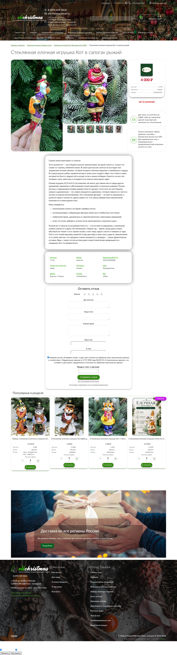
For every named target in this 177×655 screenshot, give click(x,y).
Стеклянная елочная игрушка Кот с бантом (109, 439)
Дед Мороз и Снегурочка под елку (105, 606)
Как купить (56, 572)
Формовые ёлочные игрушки (103, 587)
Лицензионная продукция (101, 582)
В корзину (30, 467)
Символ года (96, 572)
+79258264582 (138, 3)
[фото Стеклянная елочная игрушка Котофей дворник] (69, 416)
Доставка (106, 3)
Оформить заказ (154, 19)
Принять (5, 653)
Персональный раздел (21, 593)
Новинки (94, 577)
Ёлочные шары (97, 611)
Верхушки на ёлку (98, 601)
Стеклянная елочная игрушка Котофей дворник (72, 439)
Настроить (15, 653)
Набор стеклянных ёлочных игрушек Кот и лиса (33, 439)
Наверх (14, 636)
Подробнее (47, 546)
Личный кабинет (159, 3)
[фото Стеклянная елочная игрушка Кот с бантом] (108, 416)
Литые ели (95, 616)
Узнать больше (106, 643)
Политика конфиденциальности (25, 595)
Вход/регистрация (98, 625)
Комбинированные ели (100, 620)
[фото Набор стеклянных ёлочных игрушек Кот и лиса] (30, 416)
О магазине (57, 587)
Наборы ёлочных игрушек (102, 592)
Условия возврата (59, 582)
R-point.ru (162, 639)
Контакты (56, 592)
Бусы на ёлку (96, 596)
